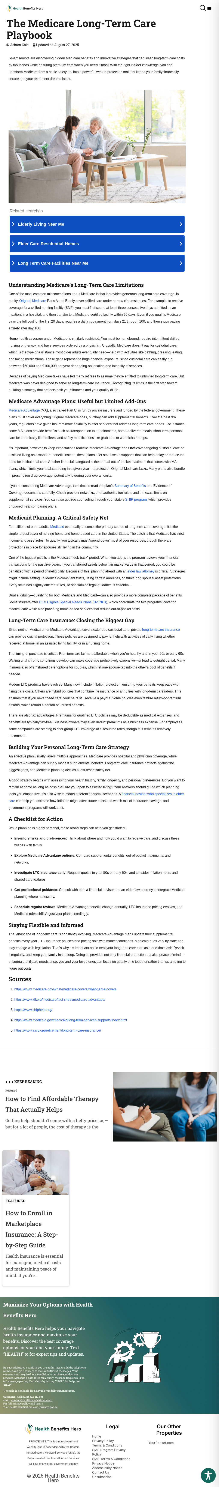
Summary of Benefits (130, 486)
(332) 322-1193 (31, 1396)
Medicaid (57, 527)
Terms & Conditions (107, 1445)
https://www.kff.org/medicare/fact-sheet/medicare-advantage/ (59, 999)
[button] (209, 8)
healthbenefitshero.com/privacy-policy (33, 1407)
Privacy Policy (103, 1441)
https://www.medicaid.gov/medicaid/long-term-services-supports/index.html (70, 1020)
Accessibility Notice (107, 1468)
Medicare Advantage (24, 410)
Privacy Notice (103, 1463)
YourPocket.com (161, 1443)
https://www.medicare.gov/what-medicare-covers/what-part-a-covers (65, 989)
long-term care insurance (161, 629)
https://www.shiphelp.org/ (33, 1010)
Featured (11, 1090)
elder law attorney (140, 571)
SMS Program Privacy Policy (109, 1452)
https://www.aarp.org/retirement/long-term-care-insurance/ (57, 1030)
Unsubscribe (102, 1477)
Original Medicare (32, 301)
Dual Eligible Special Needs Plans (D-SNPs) (73, 602)
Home (96, 1436)
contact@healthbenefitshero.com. (31, 1400)
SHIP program (136, 499)
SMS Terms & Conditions (111, 1459)
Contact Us (100, 1472)
